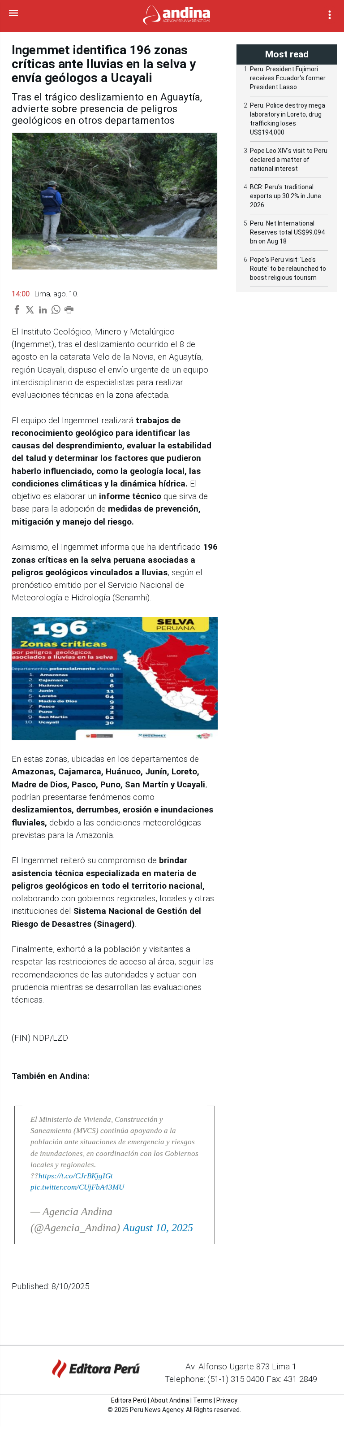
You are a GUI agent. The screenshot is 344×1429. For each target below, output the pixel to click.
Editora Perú (128, 1400)
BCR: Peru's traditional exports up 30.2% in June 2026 (285, 195)
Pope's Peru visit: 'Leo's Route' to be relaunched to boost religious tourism (288, 268)
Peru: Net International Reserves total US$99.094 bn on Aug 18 (287, 232)
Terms (202, 1400)
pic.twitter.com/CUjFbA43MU (77, 1187)
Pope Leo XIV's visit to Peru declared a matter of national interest (288, 159)
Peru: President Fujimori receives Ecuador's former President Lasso (288, 78)
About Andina (169, 1400)
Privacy (226, 1400)
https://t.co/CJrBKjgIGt (76, 1176)
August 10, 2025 (158, 1228)
